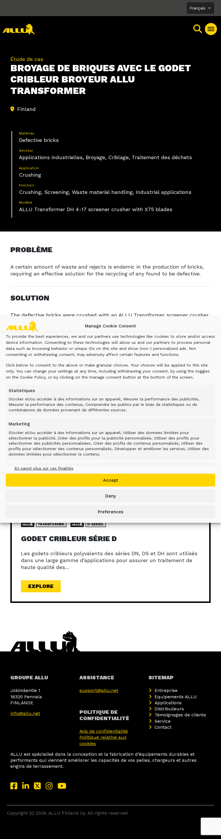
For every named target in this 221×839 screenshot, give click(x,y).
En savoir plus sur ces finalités (43, 468)
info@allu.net (25, 713)
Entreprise (166, 690)
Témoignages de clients (180, 715)
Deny (110, 496)
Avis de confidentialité (103, 731)
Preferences (110, 511)
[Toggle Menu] (211, 29)
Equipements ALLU (176, 696)
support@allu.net (98, 690)
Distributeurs (169, 708)
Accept (110, 480)
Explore (41, 586)
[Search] (198, 29)
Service (163, 721)
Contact (163, 727)
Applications (168, 702)
